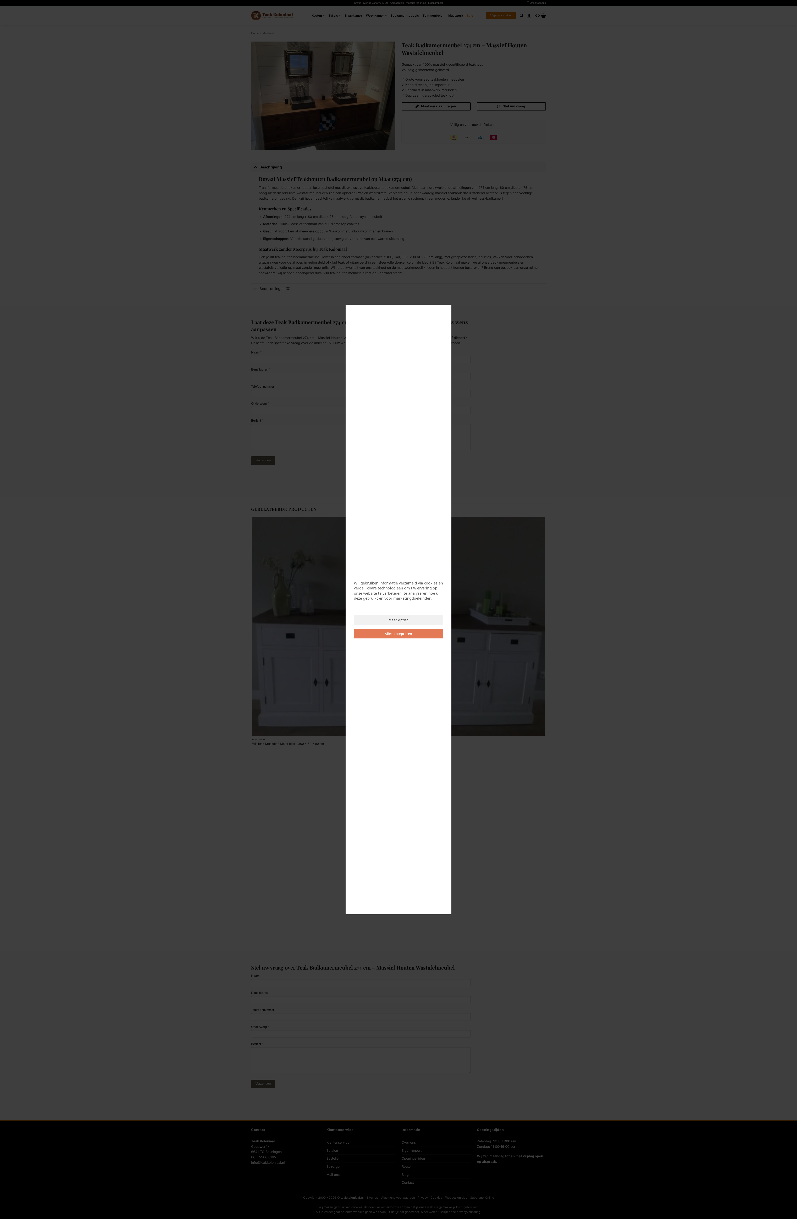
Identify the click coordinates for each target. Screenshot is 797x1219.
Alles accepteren (398, 633)
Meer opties (398, 620)
